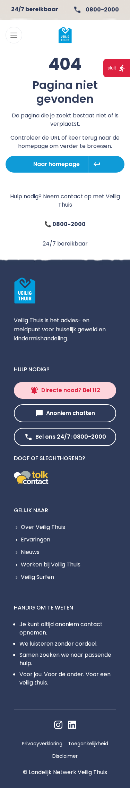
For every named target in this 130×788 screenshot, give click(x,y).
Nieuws (30, 552)
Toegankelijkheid (88, 743)
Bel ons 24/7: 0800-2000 (70, 437)
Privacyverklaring (42, 743)
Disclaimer (65, 756)
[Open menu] (14, 35)
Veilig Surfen (37, 577)
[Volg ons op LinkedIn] (72, 725)
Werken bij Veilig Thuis (50, 565)
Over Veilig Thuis (43, 527)
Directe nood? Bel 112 (70, 390)
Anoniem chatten (70, 413)
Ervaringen (35, 540)
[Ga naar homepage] (65, 35)
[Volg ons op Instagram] (58, 725)
